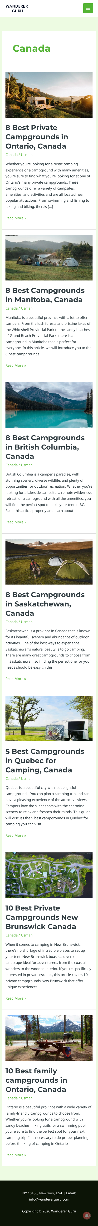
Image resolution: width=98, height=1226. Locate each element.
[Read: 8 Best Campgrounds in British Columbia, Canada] (49, 404)
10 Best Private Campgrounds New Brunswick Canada (41, 917)
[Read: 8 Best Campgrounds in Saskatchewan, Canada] (49, 561)
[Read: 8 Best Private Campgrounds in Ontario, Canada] (49, 94)
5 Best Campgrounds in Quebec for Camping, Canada (44, 760)
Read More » (15, 217)
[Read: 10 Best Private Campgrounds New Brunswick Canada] (49, 874)
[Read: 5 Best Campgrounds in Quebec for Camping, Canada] (49, 718)
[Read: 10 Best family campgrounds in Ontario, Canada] (49, 1037)
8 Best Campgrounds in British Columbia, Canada (45, 447)
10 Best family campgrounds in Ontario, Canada (36, 1080)
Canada (11, 154)
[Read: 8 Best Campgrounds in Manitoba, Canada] (49, 257)
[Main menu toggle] (88, 8)
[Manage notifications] (87, 1215)
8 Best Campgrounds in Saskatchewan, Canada (45, 604)
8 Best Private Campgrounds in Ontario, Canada (36, 136)
